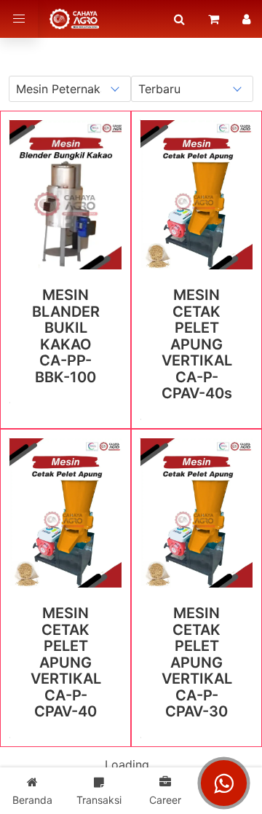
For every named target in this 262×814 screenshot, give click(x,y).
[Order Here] (213, 19)
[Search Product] (179, 19)
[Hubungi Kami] (224, 783)
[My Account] (246, 19)
